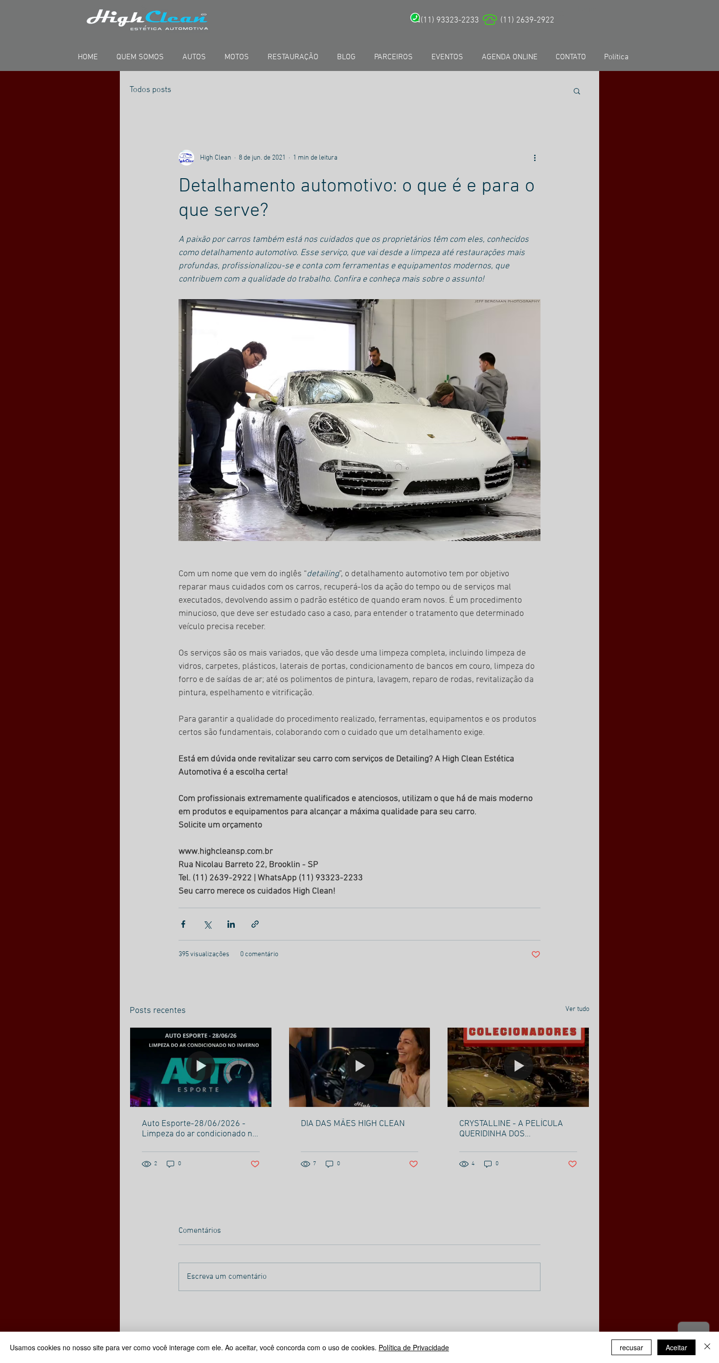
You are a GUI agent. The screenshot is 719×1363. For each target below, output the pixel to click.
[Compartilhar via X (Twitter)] (207, 924)
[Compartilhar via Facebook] (183, 924)
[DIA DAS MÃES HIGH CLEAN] (359, 1067)
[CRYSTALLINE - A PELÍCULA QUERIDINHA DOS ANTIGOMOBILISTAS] (518, 1067)
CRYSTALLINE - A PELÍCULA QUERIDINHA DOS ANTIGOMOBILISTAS (511, 1129)
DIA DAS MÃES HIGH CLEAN (353, 1124)
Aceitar (676, 1347)
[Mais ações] (534, 158)
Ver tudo (577, 1009)
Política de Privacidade (414, 1347)
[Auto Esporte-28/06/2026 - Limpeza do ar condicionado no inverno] (200, 1067)
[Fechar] (707, 1347)
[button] (577, 90)
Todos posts (150, 90)
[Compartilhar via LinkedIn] (231, 924)
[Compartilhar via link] (255, 924)
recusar (631, 1347)
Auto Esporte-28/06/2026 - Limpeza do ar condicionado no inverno (199, 1129)
